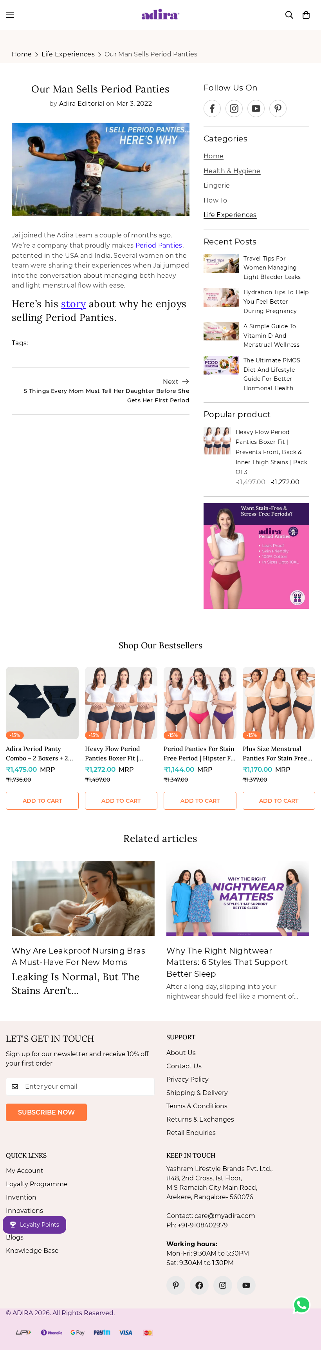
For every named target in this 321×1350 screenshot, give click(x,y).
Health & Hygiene (232, 171)
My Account (24, 1170)
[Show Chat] (303, 1305)
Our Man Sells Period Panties (151, 54)
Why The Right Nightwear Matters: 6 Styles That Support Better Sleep (227, 962)
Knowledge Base (32, 1250)
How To (215, 200)
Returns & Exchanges (200, 1119)
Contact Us (184, 1066)
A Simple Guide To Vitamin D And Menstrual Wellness (271, 335)
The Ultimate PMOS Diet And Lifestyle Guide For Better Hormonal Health (272, 374)
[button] (306, 15)
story (73, 303)
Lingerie (217, 185)
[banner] (256, 556)
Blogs (14, 1237)
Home (22, 54)
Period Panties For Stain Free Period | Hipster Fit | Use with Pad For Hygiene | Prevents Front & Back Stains (199, 754)
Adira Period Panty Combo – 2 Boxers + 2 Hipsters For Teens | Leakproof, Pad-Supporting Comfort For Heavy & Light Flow (41, 754)
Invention (21, 1197)
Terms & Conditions (196, 1106)
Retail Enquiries (191, 1132)
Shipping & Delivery (197, 1093)
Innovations (24, 1210)
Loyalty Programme (37, 1184)
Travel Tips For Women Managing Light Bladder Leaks (272, 267)
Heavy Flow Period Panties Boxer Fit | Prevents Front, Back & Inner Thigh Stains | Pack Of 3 (271, 452)
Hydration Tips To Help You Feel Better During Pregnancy (276, 301)
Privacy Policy (187, 1079)
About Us (181, 1053)
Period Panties (158, 245)
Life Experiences (68, 54)
